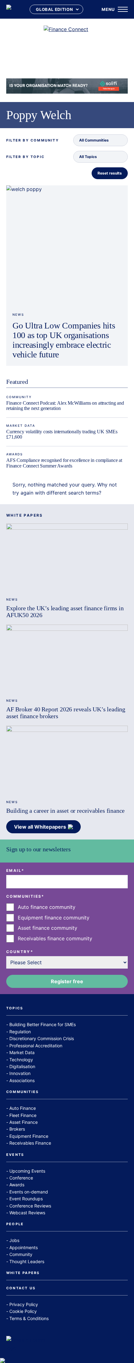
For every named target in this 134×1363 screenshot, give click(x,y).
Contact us (21, 1288)
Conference (21, 1177)
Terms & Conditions (29, 1318)
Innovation (20, 1073)
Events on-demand (28, 1191)
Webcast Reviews (27, 1212)
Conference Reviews (30, 1205)
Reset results (110, 173)
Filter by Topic (25, 157)
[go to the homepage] (8, 9)
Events (15, 1155)
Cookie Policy (23, 1311)
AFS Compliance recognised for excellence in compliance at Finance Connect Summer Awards (64, 463)
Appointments (23, 1247)
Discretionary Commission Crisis (41, 1038)
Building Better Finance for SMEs (42, 1024)
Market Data (20, 425)
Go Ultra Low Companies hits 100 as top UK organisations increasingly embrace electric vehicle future (63, 340)
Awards (14, 454)
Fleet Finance (22, 1115)
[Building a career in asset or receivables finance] (67, 760)
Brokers (17, 1129)
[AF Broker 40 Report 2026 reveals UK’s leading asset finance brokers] (67, 659)
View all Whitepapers (40, 827)
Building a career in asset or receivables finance (65, 810)
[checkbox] (67, 922)
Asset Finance (23, 1122)
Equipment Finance (28, 1136)
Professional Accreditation (35, 1045)
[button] (100, 140)
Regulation (20, 1031)
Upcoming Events (27, 1171)
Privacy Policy (23, 1304)
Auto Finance (22, 1108)
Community (19, 397)
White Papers (23, 1273)
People (15, 1224)
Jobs (14, 1240)
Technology (21, 1059)
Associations (22, 1080)
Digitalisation (22, 1066)
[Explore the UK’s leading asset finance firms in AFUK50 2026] (67, 557)
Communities (22, 1092)
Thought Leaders (26, 1261)
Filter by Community (32, 140)
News (18, 314)
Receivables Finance (30, 1143)
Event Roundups (26, 1198)
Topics (14, 1008)
